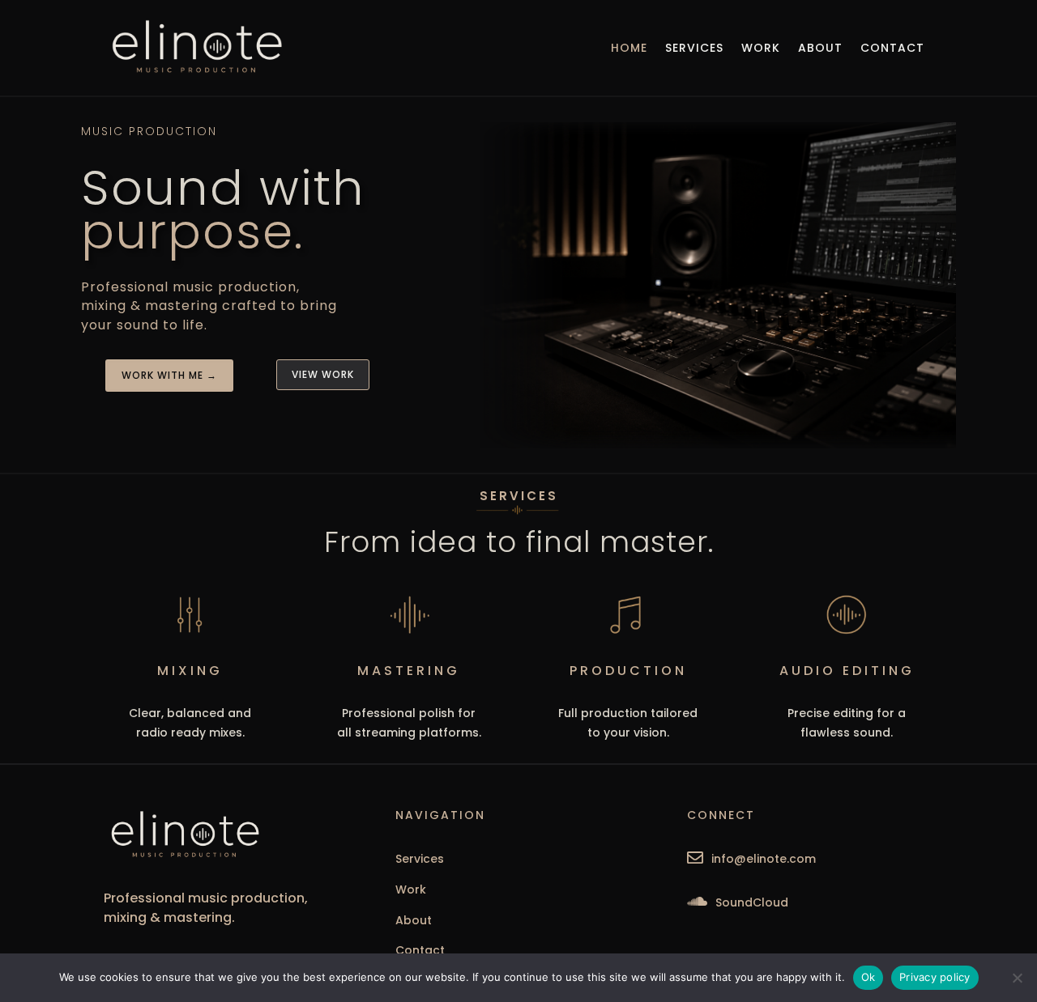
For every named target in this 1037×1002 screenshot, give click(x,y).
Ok (868, 976)
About (820, 48)
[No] (1017, 978)
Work (760, 48)
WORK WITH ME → (169, 375)
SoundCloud (751, 902)
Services (694, 48)
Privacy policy (935, 976)
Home (629, 48)
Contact (892, 48)
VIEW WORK (323, 374)
